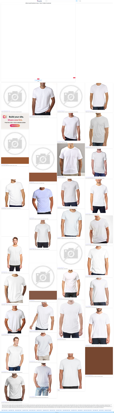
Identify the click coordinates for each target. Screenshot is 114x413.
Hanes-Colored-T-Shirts (18, 410)
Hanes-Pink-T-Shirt (39, 410)
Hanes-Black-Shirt (80, 410)
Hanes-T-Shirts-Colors (4, 410)
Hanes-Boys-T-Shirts (59, 410)
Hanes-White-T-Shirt (11, 410)
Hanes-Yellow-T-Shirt (74, 410)
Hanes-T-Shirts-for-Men (32, 410)
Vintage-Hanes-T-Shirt (46, 410)
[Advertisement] (35, 131)
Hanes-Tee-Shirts (101, 410)
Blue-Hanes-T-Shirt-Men (108, 410)
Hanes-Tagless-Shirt (95, 410)
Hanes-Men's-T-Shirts (25, 410)
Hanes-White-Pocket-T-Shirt (66, 410)
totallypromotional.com (38, 80)
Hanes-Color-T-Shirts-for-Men (88, 410)
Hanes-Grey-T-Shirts (52, 410)
